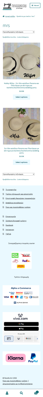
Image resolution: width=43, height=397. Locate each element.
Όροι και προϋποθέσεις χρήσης (18, 207)
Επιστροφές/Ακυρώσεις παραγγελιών (20, 198)
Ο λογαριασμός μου (7, 393)
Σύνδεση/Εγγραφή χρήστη (16, 221)
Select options (21, 97)
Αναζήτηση (21, 393)
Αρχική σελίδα (10, 16)
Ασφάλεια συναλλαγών (14, 203)
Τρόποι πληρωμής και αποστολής (19, 194)
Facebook (9, 225)
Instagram (10, 229)
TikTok (8, 234)
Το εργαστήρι (11, 189)
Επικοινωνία (11, 216)
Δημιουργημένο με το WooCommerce (17, 384)
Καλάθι (33, 391)
